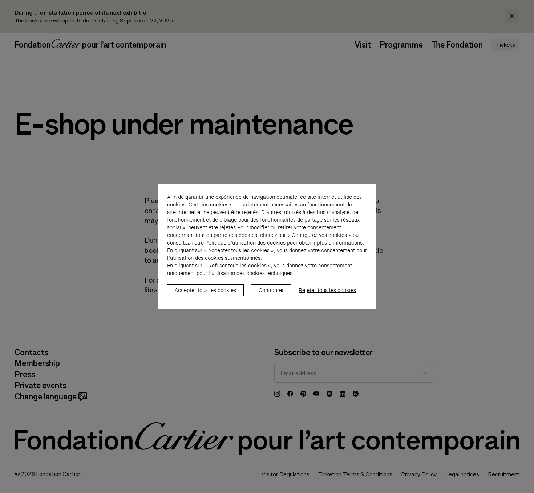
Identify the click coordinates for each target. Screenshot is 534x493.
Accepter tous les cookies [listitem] (205, 290)
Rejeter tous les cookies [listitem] (327, 290)
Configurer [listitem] (271, 290)
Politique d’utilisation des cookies (245, 243)
